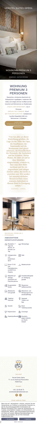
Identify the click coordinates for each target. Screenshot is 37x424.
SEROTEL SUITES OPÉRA (18, 8)
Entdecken (21, 77)
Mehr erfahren (18, 422)
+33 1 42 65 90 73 (18, 389)
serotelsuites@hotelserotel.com (18, 391)
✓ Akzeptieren (9, 419)
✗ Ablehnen (27, 419)
